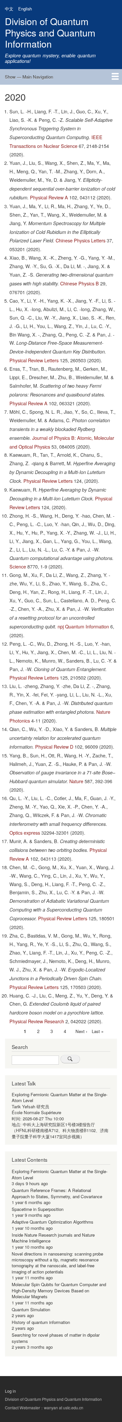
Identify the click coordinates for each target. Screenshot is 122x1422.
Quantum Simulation (31, 1309)
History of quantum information (41, 1322)
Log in (10, 1391)
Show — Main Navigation (29, 77)
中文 (9, 9)
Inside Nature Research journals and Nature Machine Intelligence (53, 1238)
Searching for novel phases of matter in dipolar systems (56, 1338)
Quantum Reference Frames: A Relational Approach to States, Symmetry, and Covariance (57, 1193)
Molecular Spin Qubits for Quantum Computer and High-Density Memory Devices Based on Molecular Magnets (59, 1290)
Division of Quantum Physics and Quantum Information (50, 32)
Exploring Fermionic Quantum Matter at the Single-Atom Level (59, 1097)
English (25, 9)
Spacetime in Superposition (37, 1209)
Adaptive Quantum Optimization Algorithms (52, 1222)
